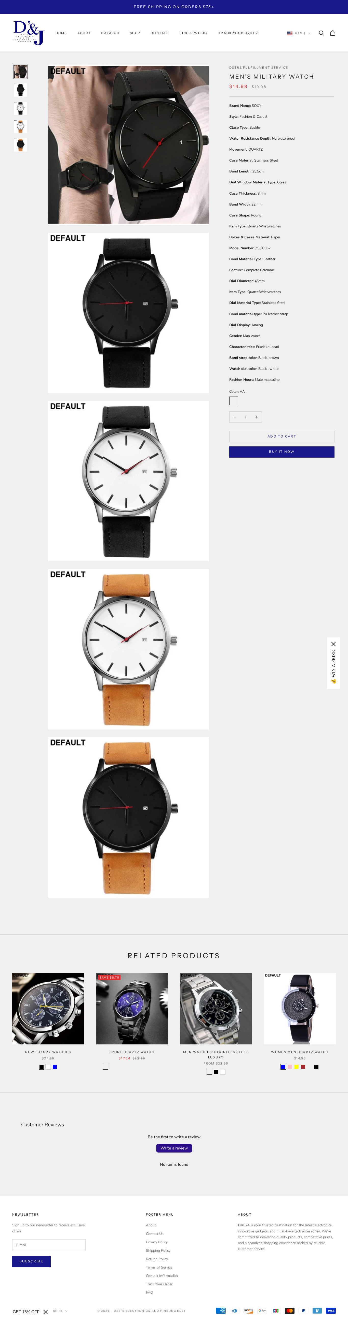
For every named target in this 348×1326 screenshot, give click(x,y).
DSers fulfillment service (258, 67)
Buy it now (282, 451)
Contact (160, 33)
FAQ (149, 1292)
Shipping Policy (158, 1250)
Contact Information (162, 1275)
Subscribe (31, 1261)
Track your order (238, 33)
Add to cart (281, 436)
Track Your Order (159, 1284)
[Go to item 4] (21, 127)
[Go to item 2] (21, 90)
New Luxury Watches (48, 1052)
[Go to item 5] (21, 145)
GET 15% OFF (26, 1312)
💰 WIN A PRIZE (333, 667)
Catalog (110, 33)
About (84, 33)
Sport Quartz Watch (132, 1052)
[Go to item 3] (21, 108)
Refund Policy (157, 1259)
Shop (135, 33)
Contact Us (155, 1233)
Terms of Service (159, 1267)
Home (61, 33)
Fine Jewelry (194, 33)
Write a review (174, 1148)
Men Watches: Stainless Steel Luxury (216, 1054)
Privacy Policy (157, 1242)
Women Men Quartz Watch (300, 1052)
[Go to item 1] (21, 72)
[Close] (46, 1312)
